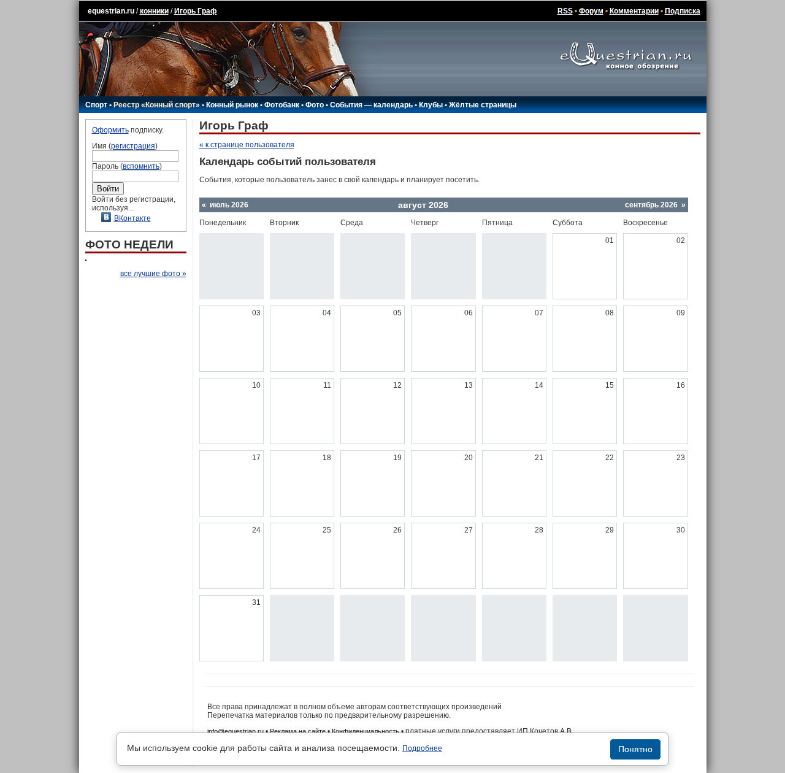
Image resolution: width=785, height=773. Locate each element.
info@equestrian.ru (235, 731)
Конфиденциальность (365, 731)
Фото (314, 105)
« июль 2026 (225, 205)
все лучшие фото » (153, 273)
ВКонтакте (132, 218)
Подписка (682, 11)
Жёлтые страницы (482, 105)
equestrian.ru (111, 11)
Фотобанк (281, 105)
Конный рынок (232, 105)
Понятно (635, 749)
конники (154, 11)
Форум (591, 11)
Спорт (96, 105)
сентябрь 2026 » (655, 205)
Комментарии (634, 11)
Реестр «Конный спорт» (156, 105)
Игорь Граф (195, 11)
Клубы (431, 105)
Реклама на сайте (298, 731)
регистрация (133, 146)
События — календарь (371, 105)
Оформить (110, 130)
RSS (565, 11)
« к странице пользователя (246, 144)
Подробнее (422, 748)
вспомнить (141, 166)
